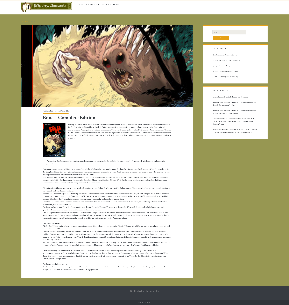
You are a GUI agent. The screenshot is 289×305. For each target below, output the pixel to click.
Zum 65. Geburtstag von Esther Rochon (226, 113)
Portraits (106, 4)
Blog (81, 4)
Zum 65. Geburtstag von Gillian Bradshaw (226, 60)
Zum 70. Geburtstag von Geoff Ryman (225, 71)
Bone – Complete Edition (107, 66)
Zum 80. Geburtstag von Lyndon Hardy (225, 77)
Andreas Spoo (217, 97)
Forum (116, 4)
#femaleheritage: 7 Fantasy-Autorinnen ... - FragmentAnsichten (233, 102)
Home (24, 21)
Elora (68, 111)
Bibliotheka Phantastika (144, 291)
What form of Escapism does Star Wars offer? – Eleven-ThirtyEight (235, 129)
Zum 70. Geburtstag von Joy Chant (224, 105)
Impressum (144, 302)
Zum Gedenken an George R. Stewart (225, 55)
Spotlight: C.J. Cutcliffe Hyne (222, 66)
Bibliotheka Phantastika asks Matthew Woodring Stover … (233, 132)
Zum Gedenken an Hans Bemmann (236, 97)
